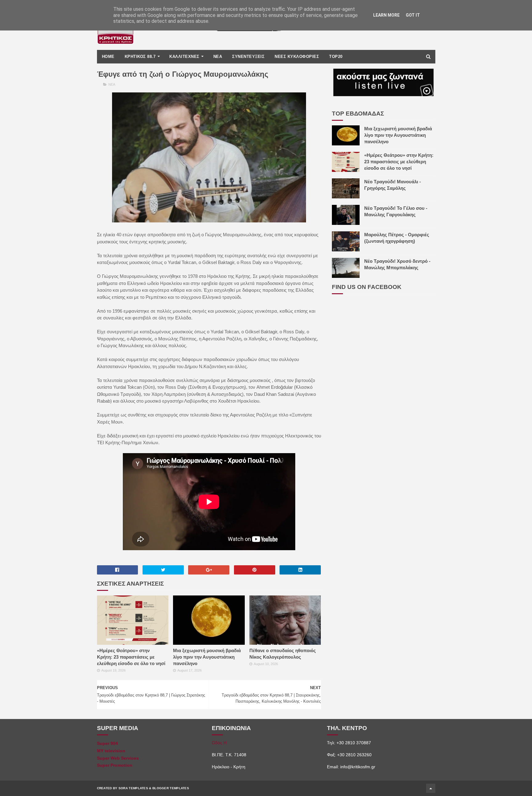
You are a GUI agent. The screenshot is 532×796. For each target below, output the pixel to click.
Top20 (336, 56)
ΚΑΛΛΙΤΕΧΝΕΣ (184, 56)
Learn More (386, 15)
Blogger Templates (170, 788)
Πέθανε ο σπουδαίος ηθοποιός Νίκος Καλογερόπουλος (282, 654)
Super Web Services (118, 758)
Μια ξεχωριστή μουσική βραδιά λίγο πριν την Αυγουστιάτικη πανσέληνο (207, 657)
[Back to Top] (430, 788)
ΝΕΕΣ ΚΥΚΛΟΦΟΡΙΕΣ (297, 56)
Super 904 (107, 743)
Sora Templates (133, 788)
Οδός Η (219, 742)
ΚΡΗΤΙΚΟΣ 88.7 (140, 56)
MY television (111, 750)
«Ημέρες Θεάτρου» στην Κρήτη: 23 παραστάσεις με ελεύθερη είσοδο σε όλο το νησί (131, 657)
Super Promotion (114, 765)
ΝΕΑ (217, 56)
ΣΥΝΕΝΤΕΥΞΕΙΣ (248, 56)
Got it (413, 15)
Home (108, 56)
